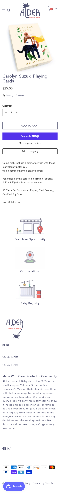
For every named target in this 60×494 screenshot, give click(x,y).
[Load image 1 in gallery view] (30, 46)
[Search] (10, 10)
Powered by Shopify (42, 483)
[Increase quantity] (17, 112)
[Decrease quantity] (5, 112)
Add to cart (30, 125)
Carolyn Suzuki (15, 95)
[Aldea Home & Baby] (30, 10)
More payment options (30, 143)
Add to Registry (30, 151)
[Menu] (3, 10)
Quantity (7, 105)
